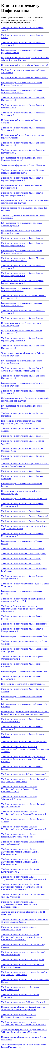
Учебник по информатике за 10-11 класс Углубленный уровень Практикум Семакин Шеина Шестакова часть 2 (21, 887)
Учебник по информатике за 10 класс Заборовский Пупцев (19, 797)
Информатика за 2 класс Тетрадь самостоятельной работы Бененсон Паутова (25, 58)
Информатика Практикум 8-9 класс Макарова (23, 684)
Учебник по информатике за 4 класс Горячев (22, 318)
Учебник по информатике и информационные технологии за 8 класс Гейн (23, 600)
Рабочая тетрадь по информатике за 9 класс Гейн (24, 671)
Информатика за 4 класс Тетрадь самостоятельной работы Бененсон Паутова (25, 399)
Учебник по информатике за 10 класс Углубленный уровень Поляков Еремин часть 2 (23, 828)
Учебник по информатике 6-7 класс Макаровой (23, 553)
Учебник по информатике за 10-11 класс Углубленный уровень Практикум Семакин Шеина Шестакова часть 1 (21, 937)
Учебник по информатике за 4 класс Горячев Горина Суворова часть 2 (22, 274)
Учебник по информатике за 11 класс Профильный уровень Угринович (18, 1015)
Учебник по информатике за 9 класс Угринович (24, 741)
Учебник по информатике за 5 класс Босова (21, 436)
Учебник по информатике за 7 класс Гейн (21, 558)
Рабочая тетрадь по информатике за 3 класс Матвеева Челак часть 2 (21, 159)
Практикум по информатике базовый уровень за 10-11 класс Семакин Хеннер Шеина (24, 1008)
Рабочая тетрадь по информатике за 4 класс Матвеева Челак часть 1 (21, 304)
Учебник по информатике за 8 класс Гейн (21, 563)
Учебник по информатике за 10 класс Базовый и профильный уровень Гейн (24, 780)
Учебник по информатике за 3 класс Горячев (22, 238)
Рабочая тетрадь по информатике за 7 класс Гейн (24, 498)
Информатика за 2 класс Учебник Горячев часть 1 (24, 65)
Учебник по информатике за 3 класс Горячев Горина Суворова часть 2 (22, 194)
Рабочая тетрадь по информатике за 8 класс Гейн (24, 636)
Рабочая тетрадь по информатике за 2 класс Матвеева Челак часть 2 (21, 91)
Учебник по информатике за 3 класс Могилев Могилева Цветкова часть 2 (22, 259)
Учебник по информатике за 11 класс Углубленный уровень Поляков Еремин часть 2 (23, 1023)
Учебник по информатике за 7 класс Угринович (24, 521)
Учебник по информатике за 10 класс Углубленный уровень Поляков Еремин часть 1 (23, 812)
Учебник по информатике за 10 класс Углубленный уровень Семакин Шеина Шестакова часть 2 (19, 789)
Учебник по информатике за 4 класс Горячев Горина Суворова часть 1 (22, 281)
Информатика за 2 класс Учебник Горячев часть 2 (24, 77)
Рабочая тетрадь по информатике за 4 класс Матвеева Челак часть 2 (21, 289)
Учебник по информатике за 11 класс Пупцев (22, 959)
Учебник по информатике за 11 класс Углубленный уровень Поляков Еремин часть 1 (23, 878)
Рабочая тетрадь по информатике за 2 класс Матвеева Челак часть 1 (21, 83)
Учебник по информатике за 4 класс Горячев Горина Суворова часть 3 (22, 339)
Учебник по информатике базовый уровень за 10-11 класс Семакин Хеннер (24, 920)
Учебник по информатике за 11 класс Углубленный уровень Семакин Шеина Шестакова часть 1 (19, 904)
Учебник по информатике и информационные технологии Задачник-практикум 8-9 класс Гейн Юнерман (24, 759)
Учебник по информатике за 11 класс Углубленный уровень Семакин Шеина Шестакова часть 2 (19, 861)
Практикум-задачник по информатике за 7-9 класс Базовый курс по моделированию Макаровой (25, 712)
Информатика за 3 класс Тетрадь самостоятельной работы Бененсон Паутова (25, 201)
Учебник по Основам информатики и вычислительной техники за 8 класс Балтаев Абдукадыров (22, 608)
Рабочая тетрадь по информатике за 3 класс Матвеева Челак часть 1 (21, 251)
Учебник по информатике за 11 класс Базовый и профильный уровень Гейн (24, 973)
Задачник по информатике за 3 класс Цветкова (23, 165)
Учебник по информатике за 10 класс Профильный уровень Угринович (19, 835)
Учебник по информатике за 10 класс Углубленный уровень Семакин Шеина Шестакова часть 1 (19, 851)
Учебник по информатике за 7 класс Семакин (22, 548)
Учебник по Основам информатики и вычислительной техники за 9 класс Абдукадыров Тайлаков (25, 749)
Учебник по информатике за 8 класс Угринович (24, 624)
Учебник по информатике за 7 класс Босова (21, 511)
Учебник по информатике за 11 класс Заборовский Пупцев (18, 928)
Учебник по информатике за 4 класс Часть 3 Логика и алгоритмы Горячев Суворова (22, 369)
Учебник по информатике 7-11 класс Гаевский (23, 1002)
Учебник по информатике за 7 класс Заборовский (24, 516)
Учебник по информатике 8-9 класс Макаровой (23, 774)
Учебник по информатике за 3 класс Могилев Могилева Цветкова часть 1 (22, 171)
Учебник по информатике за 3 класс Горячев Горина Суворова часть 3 (22, 179)
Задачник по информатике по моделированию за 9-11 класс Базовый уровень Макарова (24, 1030)
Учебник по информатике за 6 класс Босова (21, 471)
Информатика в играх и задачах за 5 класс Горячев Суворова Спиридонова (21, 422)
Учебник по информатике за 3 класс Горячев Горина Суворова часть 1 (22, 244)
